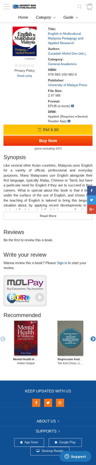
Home (23, 17)
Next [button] (92, 338)
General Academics (62, 64)
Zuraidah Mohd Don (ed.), (67, 53)
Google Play (67, 442)
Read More (48, 216)
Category (43, 17)
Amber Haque (26, 363)
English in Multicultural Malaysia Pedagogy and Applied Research (65, 38)
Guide (68, 17)
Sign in (62, 263)
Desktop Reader (52, 451)
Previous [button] (2, 338)
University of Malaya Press (67, 85)
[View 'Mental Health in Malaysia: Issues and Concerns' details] (26, 338)
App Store (31, 442)
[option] (25, 343)
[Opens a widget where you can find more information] (75, 457)
